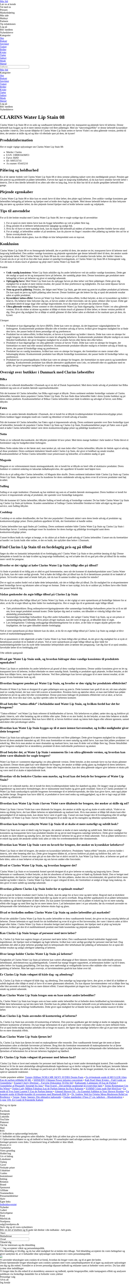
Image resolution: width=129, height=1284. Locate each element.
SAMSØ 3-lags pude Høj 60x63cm (103, 1088)
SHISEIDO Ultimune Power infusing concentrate (58, 1080)
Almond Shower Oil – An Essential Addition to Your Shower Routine (89, 1091)
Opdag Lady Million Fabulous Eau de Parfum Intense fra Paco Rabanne (48, 1088)
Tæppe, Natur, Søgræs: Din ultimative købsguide (36, 1097)
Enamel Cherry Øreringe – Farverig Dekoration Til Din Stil (43, 1083)
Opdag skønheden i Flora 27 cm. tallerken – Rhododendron (92, 1097)
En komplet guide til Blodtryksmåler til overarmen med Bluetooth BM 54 (64, 1093)
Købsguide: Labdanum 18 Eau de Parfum (95, 1083)
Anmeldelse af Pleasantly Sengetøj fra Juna (21, 1085)
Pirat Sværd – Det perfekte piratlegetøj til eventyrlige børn (73, 1085)
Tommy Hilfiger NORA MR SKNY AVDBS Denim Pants (54, 1077)
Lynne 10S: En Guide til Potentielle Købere (21, 1100)
